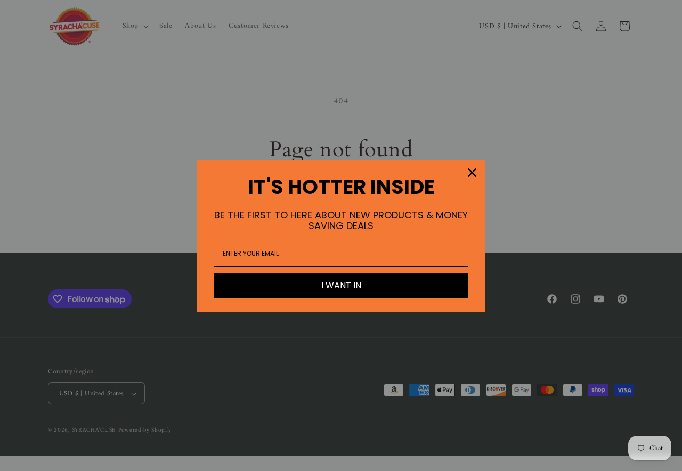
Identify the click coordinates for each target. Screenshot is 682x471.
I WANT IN (341, 285)
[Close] (472, 172)
